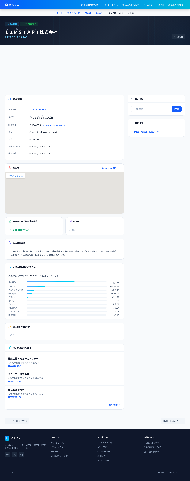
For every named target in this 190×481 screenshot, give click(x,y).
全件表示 (113, 404)
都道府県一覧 (73, 12)
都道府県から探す (92, 4)
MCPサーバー (103, 451)
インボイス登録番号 (60, 447)
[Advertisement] (95, 67)
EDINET (150, 4)
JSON (180, 36)
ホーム (59, 12)
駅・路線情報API (151, 451)
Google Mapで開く (110, 168)
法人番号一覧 (57, 442)
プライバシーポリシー (176, 473)
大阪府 (88, 12)
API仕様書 (102, 447)
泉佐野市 (100, 12)
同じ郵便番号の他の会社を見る (54, 125)
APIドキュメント (105, 442)
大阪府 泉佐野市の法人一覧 (146, 131)
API (162, 4)
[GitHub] (21, 454)
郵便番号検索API (151, 442)
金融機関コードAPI (152, 447)
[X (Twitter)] (14, 454)
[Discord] (7, 454)
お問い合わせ (177, 4)
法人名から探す (132, 4)
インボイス (112, 4)
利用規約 (161, 473)
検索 (176, 108)
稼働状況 (101, 456)
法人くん (14, 4)
